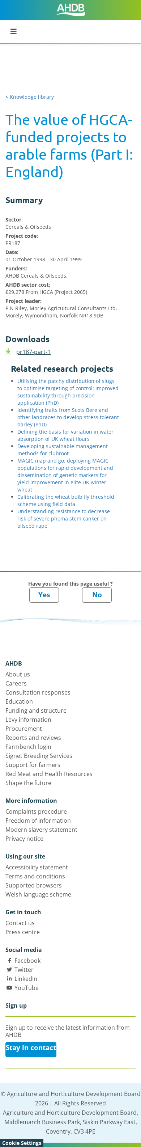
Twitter (24, 970)
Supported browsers (33, 885)
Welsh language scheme (38, 894)
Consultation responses (37, 692)
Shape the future (28, 783)
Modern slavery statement (41, 830)
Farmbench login (28, 747)
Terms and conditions (35, 876)
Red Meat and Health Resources (49, 774)
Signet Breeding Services (38, 756)
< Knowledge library (29, 96)
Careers (16, 683)
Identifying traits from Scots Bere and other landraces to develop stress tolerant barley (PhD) (68, 417)
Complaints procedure (36, 811)
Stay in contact (31, 1047)
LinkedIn (25, 979)
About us (17, 674)
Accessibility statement (36, 867)
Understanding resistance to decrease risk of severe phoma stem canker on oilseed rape (63, 518)
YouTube (26, 988)
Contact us (20, 923)
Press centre (22, 932)
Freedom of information (38, 821)
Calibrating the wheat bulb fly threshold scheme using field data (65, 500)
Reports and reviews (33, 738)
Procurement (23, 729)
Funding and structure (36, 710)
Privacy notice (24, 839)
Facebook (27, 961)
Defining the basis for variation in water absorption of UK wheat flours (65, 435)
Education (19, 701)
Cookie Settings (21, 1142)
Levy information (28, 720)
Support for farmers (32, 765)
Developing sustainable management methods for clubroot (62, 450)
